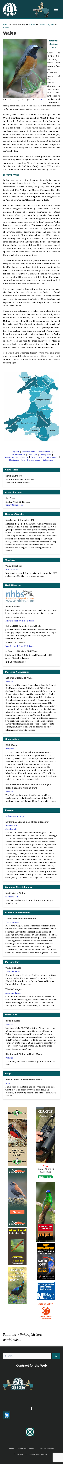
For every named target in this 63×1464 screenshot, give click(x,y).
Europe (32, 24)
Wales (6, 27)
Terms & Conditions (46, 1448)
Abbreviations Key (14, 816)
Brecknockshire (28, 451)
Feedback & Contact (26, 1448)
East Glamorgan (11, 457)
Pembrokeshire (33, 460)
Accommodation (13, 971)
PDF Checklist (12, 569)
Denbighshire (45, 454)
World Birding (18, 24)
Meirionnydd (52, 457)
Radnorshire (47, 460)
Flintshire (24, 457)
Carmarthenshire (18, 454)
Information (11, 825)
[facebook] (31, 1408)
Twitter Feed (11, 896)
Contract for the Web (31, 1365)
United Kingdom (46, 24)
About (11, 1448)
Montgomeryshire (17, 460)
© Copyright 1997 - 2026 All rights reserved (30, 1454)
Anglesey (15, 451)
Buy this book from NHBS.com (19, 620)
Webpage (9, 748)
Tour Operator (12, 922)
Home (5, 24)
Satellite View (11, 829)
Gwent (42, 457)
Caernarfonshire (44, 451)
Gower (34, 457)
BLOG (8, 1083)
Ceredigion (32, 454)
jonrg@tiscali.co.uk (14, 504)
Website (42, 100)
